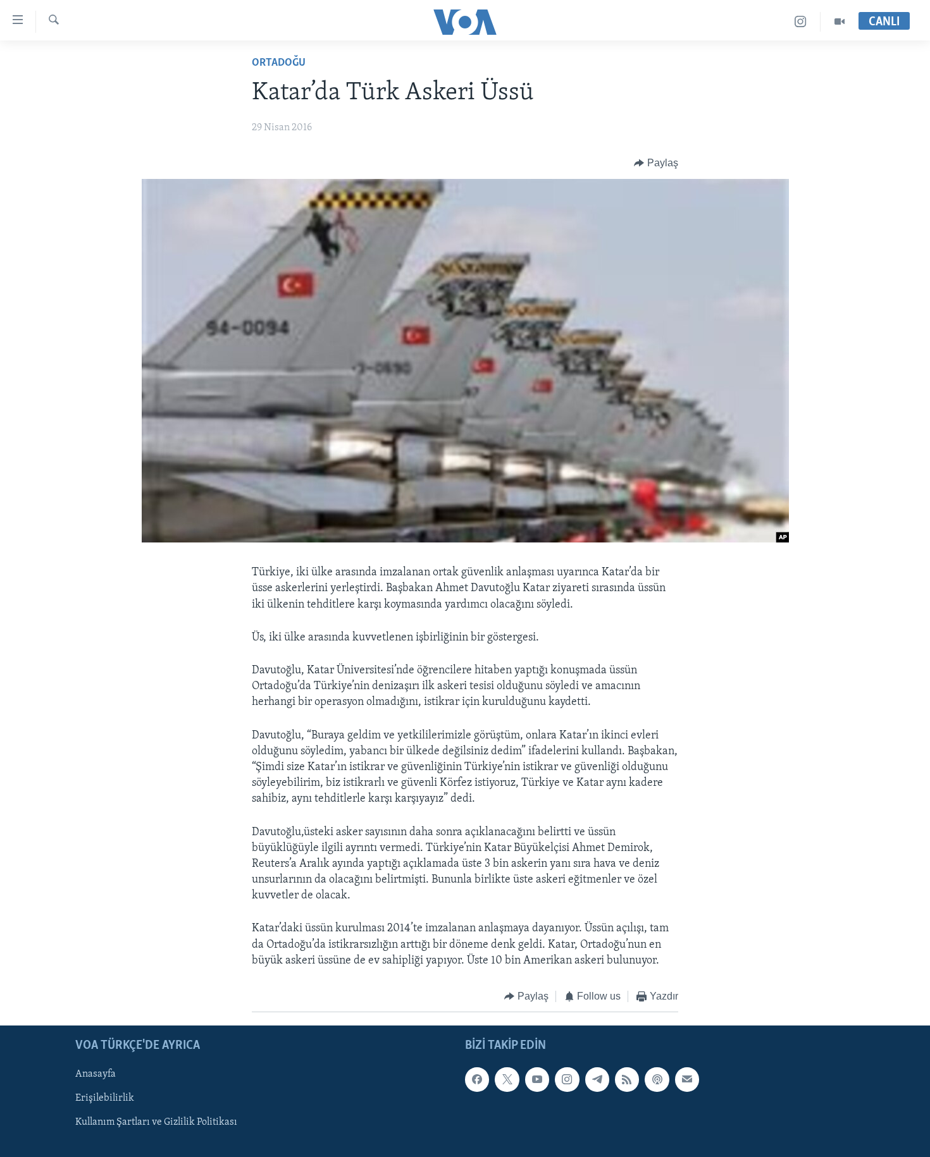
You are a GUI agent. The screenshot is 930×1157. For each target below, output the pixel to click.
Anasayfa (95, 1074)
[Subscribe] (687, 1079)
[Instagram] (801, 22)
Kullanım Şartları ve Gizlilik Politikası (156, 1122)
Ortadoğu (279, 63)
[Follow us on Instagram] (567, 1079)
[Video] (840, 22)
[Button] (656, 163)
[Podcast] (657, 1079)
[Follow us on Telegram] (597, 1079)
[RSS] (627, 1079)
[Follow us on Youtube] (537, 1079)
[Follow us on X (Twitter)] (507, 1079)
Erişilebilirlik (104, 1098)
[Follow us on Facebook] (477, 1079)
